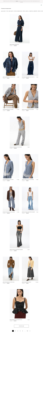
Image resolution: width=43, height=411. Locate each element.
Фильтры (2, 11)
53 (27, 330)
